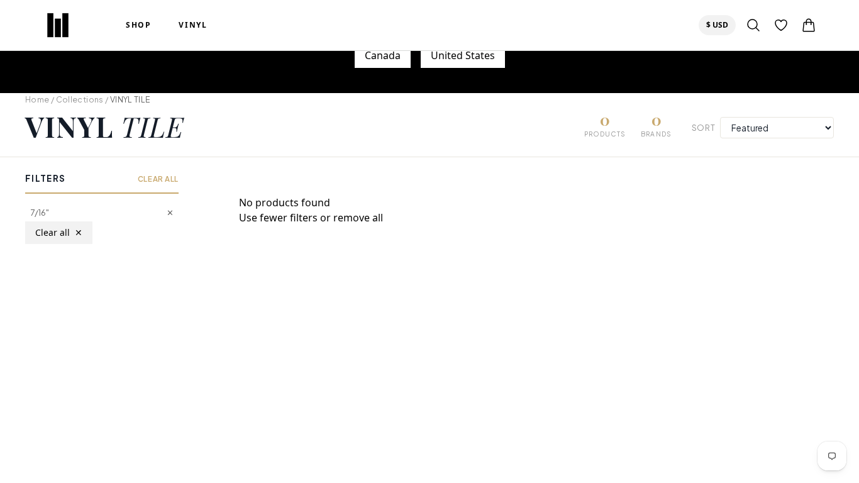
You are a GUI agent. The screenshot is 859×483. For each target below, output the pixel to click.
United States (463, 55)
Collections (80, 99)
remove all (358, 218)
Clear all (58, 232)
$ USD (721, 24)
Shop (138, 25)
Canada (383, 55)
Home (37, 99)
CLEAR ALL (158, 179)
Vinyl (193, 25)
